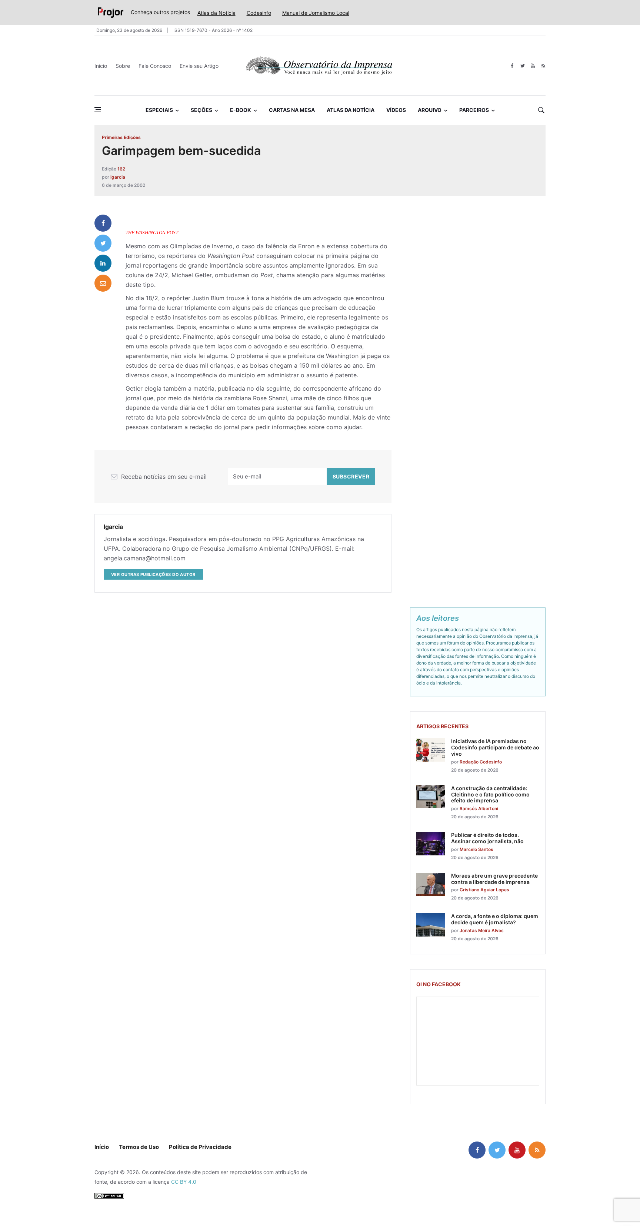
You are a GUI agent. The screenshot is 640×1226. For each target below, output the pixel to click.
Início (100, 66)
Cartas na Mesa (292, 110)
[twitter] (522, 66)
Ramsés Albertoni (479, 808)
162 (121, 169)
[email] (102, 283)
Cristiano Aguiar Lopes (484, 889)
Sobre (123, 66)
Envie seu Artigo (199, 66)
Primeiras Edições (121, 137)
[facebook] (512, 66)
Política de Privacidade (200, 1146)
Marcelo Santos (476, 849)
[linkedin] (102, 263)
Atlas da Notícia (216, 13)
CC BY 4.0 (183, 1182)
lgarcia (117, 177)
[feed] (543, 66)
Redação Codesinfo (481, 762)
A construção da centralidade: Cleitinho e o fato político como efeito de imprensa (490, 794)
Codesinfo (259, 13)
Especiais (159, 110)
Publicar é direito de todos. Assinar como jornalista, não (487, 838)
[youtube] (532, 66)
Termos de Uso (139, 1146)
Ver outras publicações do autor (153, 574)
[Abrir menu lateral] (97, 109)
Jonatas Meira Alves (482, 930)
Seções (201, 110)
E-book (240, 110)
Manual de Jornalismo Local (315, 13)
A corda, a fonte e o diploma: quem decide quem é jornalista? (494, 919)
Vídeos (396, 110)
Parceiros (474, 110)
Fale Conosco (155, 66)
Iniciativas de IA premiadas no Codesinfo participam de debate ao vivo (495, 747)
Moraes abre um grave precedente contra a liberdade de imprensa (494, 878)
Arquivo (429, 110)
